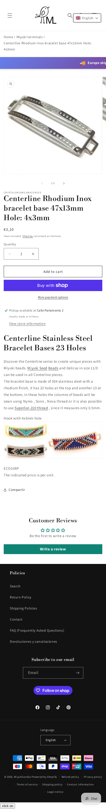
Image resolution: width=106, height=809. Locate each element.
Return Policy (20, 597)
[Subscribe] (77, 673)
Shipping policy (52, 784)
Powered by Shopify (44, 776)
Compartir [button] (17, 489)
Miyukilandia (22, 776)
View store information (27, 323)
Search (15, 586)
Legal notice (55, 791)
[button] (9, 15)
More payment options (53, 297)
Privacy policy (93, 776)
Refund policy (70, 776)
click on (7, 806)
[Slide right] (63, 183)
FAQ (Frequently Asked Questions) (37, 630)
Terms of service (27, 784)
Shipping (27, 236)
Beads (53, 368)
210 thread (31, 407)
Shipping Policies (23, 608)
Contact (16, 619)
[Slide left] (42, 183)
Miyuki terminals (30, 37)
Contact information (80, 784)
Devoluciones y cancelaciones (33, 641)
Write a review (53, 549)
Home (8, 37)
